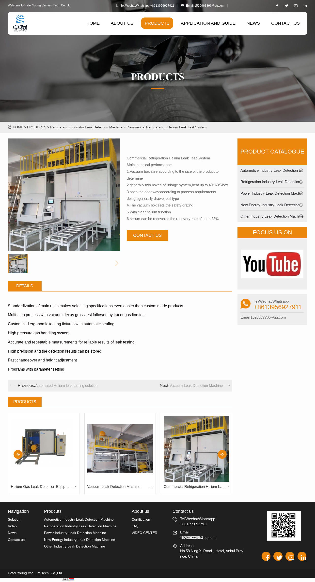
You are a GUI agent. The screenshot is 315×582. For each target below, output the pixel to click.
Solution (14, 519)
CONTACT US (285, 23)
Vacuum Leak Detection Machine (191, 385)
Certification (141, 519)
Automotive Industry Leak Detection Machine (276, 170)
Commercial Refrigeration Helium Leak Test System (166, 127)
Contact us (16, 540)
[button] (222, 454)
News (12, 533)
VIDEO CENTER (144, 533)
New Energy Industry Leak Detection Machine (277, 205)
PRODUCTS (157, 23)
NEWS (253, 23)
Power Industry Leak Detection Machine (272, 193)
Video (12, 526)
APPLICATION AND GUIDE (208, 23)
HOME (93, 23)
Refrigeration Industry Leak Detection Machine (86, 127)
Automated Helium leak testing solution (57, 385)
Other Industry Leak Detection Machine (271, 216)
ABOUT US (122, 23)
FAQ (135, 526)
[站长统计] (68, 579)
